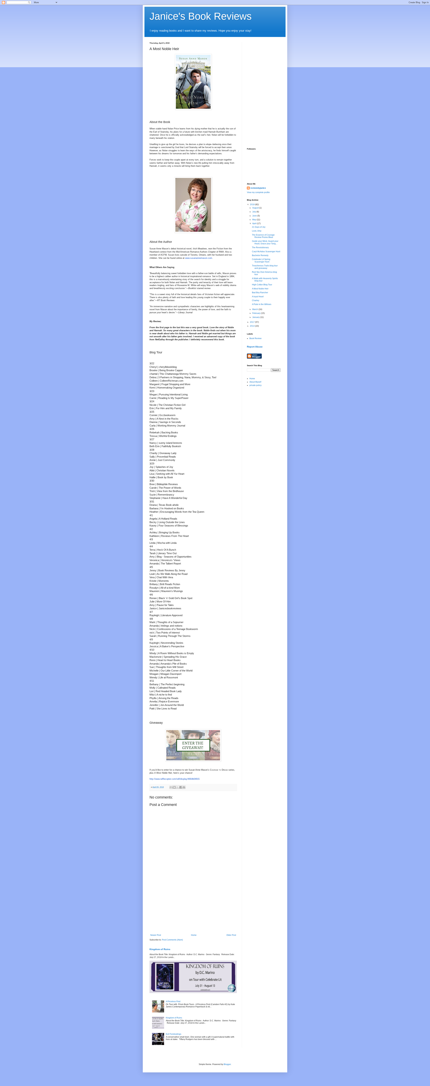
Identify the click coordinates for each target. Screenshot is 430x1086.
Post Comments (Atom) (172, 940)
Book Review (255, 338)
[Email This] (171, 787)
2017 (252, 322)
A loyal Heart (258, 296)
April (254, 223)
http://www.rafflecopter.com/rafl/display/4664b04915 (174, 779)
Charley (255, 300)
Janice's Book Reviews (200, 16)
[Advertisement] (193, 906)
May (254, 219)
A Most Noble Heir (260, 289)
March (255, 309)
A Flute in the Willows (261, 304)
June (254, 216)
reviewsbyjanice (258, 188)
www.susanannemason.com (198, 258)
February (256, 313)
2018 (252, 204)
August (255, 208)
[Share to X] (177, 787)
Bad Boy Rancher (260, 292)
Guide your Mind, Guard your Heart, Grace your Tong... (265, 242)
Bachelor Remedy (260, 255)
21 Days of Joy (258, 227)
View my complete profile (258, 192)
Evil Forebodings (173, 1034)
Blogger (227, 1064)
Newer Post (155, 935)
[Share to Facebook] (180, 787)
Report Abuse (255, 346)
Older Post (231, 935)
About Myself (255, 382)
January (256, 317)
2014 (252, 326)
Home (194, 935)
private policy (255, 385)
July (254, 212)
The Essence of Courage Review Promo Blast (263, 236)
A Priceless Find (173, 1001)
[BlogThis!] (174, 787)
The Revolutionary (260, 247)
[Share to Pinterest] (184, 787)
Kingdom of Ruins (159, 949)
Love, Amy (256, 231)
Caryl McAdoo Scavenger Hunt (266, 251)
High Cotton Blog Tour (262, 284)
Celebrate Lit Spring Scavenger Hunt (261, 260)
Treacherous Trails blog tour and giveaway (265, 266)
